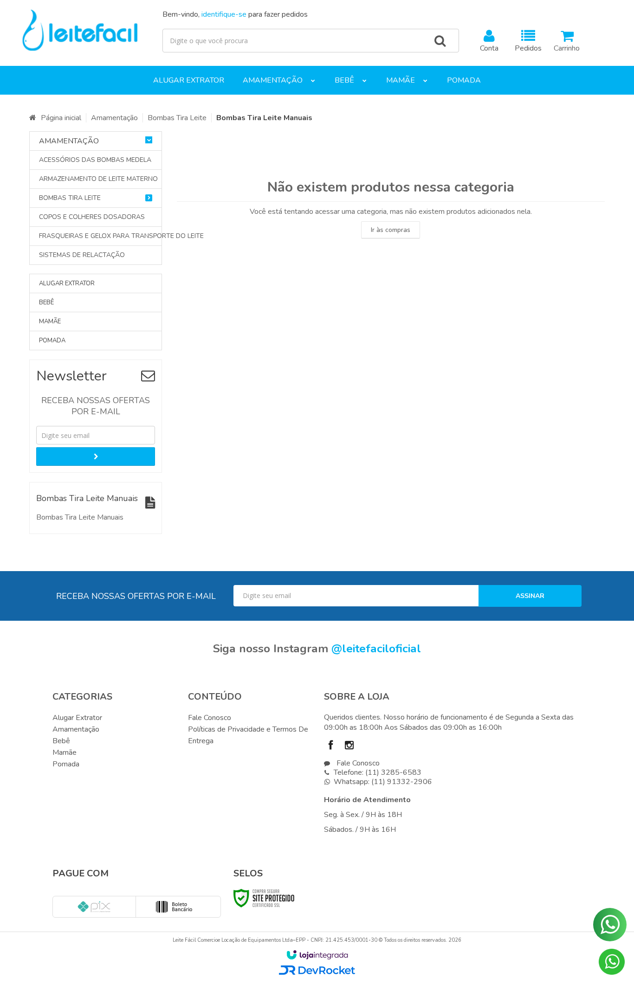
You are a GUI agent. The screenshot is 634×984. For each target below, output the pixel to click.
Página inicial (61, 118)
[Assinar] (95, 456)
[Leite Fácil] (80, 31)
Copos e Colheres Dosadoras (92, 216)
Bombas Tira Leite (177, 118)
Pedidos (528, 48)
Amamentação (114, 118)
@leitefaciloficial (376, 648)
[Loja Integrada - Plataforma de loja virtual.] (317, 955)
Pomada (65, 764)
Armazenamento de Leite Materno (95, 178)
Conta (489, 48)
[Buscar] (440, 41)
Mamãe (64, 752)
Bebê (61, 741)
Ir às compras (390, 229)
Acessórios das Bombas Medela (95, 159)
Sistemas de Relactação (82, 255)
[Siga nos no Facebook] (333, 746)
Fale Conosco (209, 718)
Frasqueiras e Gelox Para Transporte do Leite (95, 236)
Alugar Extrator (77, 718)
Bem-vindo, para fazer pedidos (235, 14)
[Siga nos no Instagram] (352, 746)
